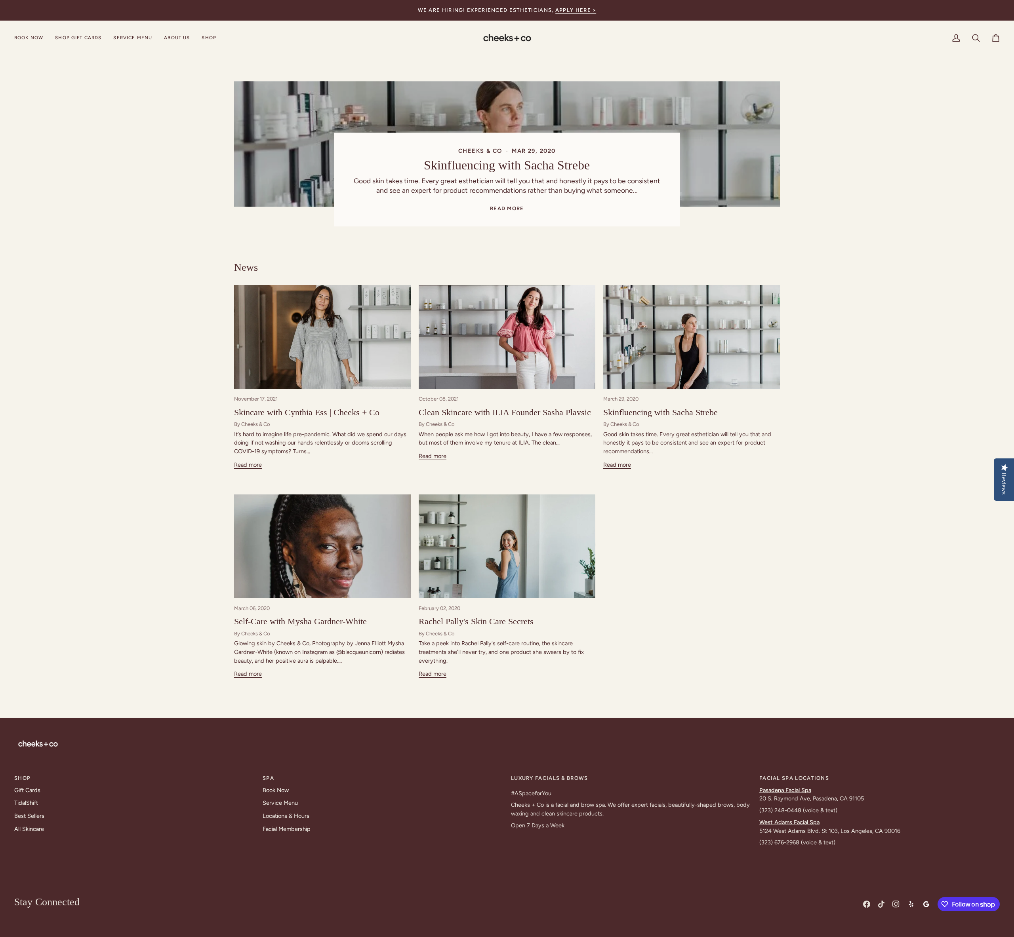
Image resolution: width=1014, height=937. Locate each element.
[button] (132, 38)
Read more (507, 208)
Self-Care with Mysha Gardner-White (300, 621)
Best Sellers (29, 815)
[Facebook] (866, 904)
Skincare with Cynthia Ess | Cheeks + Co (306, 412)
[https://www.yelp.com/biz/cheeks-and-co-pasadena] (911, 904)
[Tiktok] (881, 904)
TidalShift (26, 802)
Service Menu (280, 802)
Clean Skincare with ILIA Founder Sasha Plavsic (505, 412)
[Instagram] (896, 904)
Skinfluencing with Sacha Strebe (507, 165)
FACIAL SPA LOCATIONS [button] (794, 778)
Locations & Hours (286, 815)
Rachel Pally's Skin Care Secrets (476, 621)
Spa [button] (268, 778)
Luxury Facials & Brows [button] (549, 778)
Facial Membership (287, 828)
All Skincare (29, 828)
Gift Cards (27, 790)
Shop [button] (22, 778)
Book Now (276, 790)
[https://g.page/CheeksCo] (926, 904)
